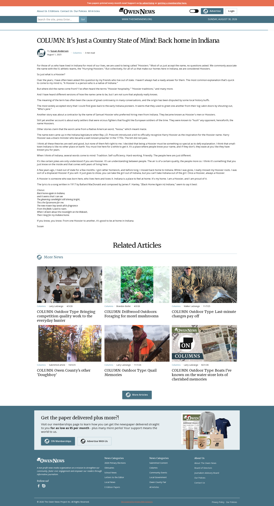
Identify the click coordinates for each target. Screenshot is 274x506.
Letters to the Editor (114, 477)
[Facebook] (38, 486)
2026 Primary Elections (115, 463)
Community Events (158, 472)
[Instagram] (44, 486)
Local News (109, 482)
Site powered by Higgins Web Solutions (137, 502)
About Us (42, 11)
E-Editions (53, 11)
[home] (137, 11)
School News (110, 472)
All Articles (94, 11)
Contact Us (66, 11)
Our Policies (80, 11)
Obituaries (109, 467)
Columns (77, 52)
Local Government (158, 477)
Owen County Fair (157, 482)
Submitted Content (158, 463)
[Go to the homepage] (50, 460)
